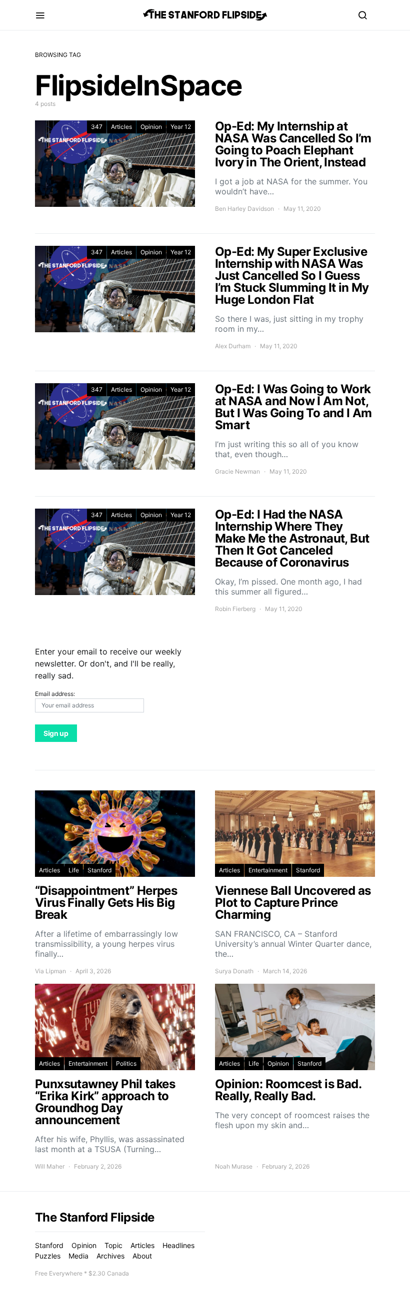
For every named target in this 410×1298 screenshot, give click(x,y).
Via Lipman (50, 971)
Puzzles (47, 1256)
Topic (113, 1245)
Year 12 (180, 126)
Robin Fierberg (235, 609)
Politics (126, 1063)
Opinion (151, 126)
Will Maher (49, 1166)
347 (96, 126)
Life (73, 870)
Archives (110, 1256)
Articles (121, 126)
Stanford (100, 870)
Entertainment (268, 870)
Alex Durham (232, 346)
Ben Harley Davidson (244, 208)
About (142, 1256)
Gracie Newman (237, 471)
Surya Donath (234, 971)
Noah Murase (233, 1166)
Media (78, 1256)
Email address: (55, 693)
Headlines (178, 1245)
